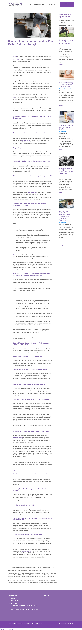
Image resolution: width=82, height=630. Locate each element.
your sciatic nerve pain (26, 140)
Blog (48, 4)
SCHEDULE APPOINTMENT (67, 4)
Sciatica (15, 56)
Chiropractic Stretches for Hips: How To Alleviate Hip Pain (66, 41)
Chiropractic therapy (17, 254)
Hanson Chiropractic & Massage (16, 48)
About (43, 4)
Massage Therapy (69, 88)
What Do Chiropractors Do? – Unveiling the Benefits (66, 127)
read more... (61, 64)
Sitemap (32, 627)
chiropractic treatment (18, 437)
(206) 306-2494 (68, 19)
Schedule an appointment (27, 551)
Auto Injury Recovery (63, 175)
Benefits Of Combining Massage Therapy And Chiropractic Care (66, 84)
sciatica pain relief (32, 192)
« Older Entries (62, 245)
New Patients (37, 4)
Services (29, 4)
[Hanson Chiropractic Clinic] (41, 629)
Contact (53, 4)
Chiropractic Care (62, 88)
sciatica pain (16, 59)
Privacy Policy (49, 627)
